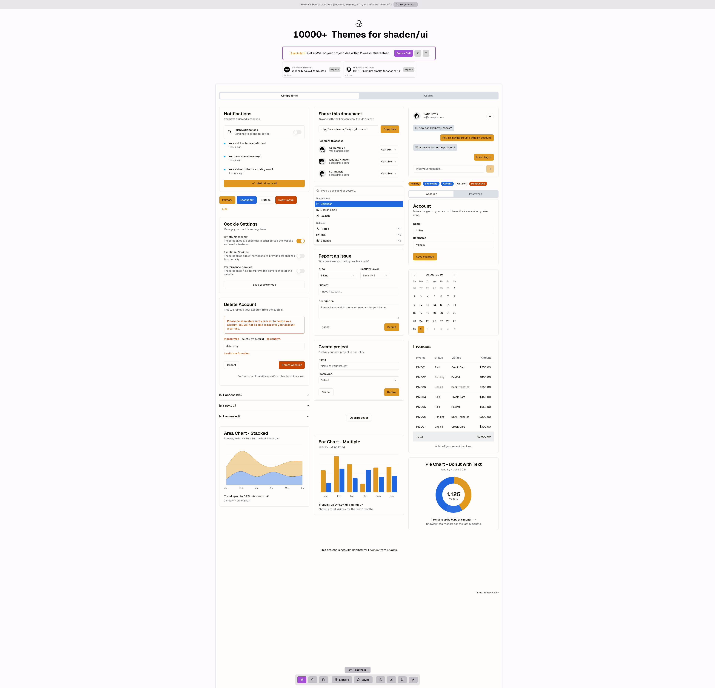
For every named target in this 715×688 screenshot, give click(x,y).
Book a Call (403, 53)
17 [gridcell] (421, 312)
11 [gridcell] (428, 304)
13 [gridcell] (441, 304)
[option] (359, 204)
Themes (373, 550)
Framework (326, 374)
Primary (227, 199)
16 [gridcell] (414, 312)
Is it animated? (229, 416)
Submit (391, 327)
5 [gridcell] (434, 296)
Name (322, 359)
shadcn (392, 550)
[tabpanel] (359, 318)
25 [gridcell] (427, 321)
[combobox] (389, 149)
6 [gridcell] (441, 296)
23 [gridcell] (414, 321)
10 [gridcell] (420, 304)
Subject (323, 285)
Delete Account (292, 365)
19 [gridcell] (434, 312)
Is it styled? (227, 405)
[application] (264, 467)
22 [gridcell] (454, 312)
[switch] (297, 132)
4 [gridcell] (428, 296)
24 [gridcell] (421, 321)
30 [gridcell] (441, 288)
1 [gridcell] (454, 288)
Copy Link (390, 129)
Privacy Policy (491, 592)
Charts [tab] (428, 95)
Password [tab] (475, 194)
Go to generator (406, 4)
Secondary (247, 199)
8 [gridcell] (455, 296)
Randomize (360, 670)
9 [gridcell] (414, 304)
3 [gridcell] (421, 296)
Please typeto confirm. (252, 338)
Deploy (391, 392)
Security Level (369, 269)
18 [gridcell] (427, 312)
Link (225, 208)
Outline (266, 199)
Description (326, 301)
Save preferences (264, 284)
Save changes (425, 256)
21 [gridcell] (448, 312)
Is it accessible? (230, 395)
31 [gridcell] (448, 288)
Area (322, 269)
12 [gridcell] (434, 304)
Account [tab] (431, 194)
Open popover (359, 417)
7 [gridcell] (448, 296)
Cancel (231, 365)
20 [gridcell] (441, 312)
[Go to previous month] (414, 274)
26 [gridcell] (414, 288)
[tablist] (359, 95)
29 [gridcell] (434, 288)
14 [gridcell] (448, 304)
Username (419, 237)
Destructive (286, 199)
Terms (478, 592)
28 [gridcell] (427, 288)
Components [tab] (289, 95)
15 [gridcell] (454, 304)
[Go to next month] (454, 274)
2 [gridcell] (414, 296)
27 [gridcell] (421, 288)
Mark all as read (266, 183)
